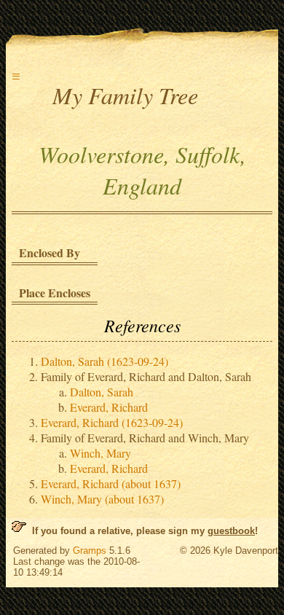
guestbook (231, 530)
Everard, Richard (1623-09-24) (112, 422)
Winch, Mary (100, 453)
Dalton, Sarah (101, 391)
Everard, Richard (109, 407)
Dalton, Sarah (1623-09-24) (104, 361)
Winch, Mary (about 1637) (102, 498)
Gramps (89, 550)
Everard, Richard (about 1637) (111, 483)
